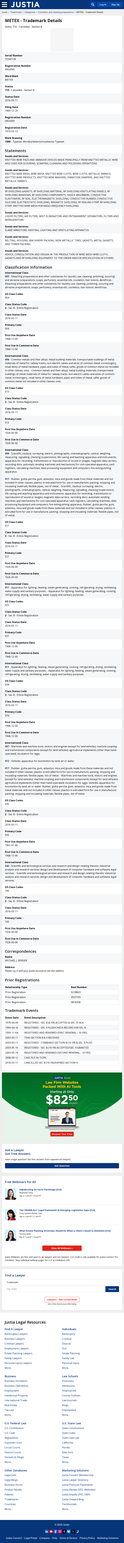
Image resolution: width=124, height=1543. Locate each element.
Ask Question (62, 1165)
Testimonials (69, 1504)
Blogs (65, 1405)
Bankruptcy (68, 1334)
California (67, 1442)
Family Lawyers (13, 1358)
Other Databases (16, 1470)
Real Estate (11, 1405)
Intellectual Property (16, 1395)
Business (10, 1376)
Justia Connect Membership (77, 1475)
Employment (12, 1390)
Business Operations (16, 1385)
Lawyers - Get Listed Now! (62, 1299)
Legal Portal (30, 1538)
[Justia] (25, 4)
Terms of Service (68, 1538)
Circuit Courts (12, 1447)
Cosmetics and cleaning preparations (55, 12)
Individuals (69, 1329)
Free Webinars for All (20, 1182)
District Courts (13, 1452)
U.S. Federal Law (15, 1423)
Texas (65, 1457)
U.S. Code (10, 1433)
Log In (103, 4)
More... (8, 1368)
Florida (66, 1447)
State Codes (68, 1433)
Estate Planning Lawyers (18, 1353)
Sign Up (115, 4)
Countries (10, 1504)
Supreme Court (13, 1442)
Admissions (68, 1385)
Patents (9, 1494)
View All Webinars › (62, 1248)
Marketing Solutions (75, 1470)
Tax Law (9, 1410)
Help (54, 1538)
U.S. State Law (71, 1423)
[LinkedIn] (47, 1531)
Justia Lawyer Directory (75, 1480)
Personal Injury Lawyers (18, 1363)
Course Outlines (71, 1395)
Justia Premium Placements (77, 1484)
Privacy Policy (87, 1538)
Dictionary (68, 1381)
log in (15, 970)
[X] (73, 1531)
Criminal (66, 1338)
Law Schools (70, 1376)
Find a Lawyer (15, 1275)
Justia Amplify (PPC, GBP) (76, 1494)
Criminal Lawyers (14, 1343)
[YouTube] (51, 1531)
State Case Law (70, 1437)
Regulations (11, 1437)
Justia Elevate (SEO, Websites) (78, 1489)
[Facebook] (55, 1531)
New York (67, 1452)
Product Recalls (13, 1489)
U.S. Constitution (14, 1428)
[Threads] (64, 1531)
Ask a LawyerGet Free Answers (18, 1152)
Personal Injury (70, 1363)
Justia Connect (14, 1538)
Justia (4, 12)
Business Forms (14, 1484)
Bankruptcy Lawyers (16, 1334)
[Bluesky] (68, 1531)
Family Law (68, 1358)
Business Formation (16, 1381)
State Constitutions (73, 1428)
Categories (30, 12)
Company (44, 1538)
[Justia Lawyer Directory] (77, 1531)
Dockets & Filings (14, 1457)
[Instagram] (60, 1531)
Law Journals (69, 1400)
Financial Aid (69, 1390)
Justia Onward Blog (73, 1499)
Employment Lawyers (17, 1348)
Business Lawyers (15, 1338)
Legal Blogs (11, 1480)
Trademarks (16, 12)
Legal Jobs (10, 1475)
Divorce (66, 1343)
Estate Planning (71, 1353)
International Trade (16, 1400)
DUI (64, 1348)
